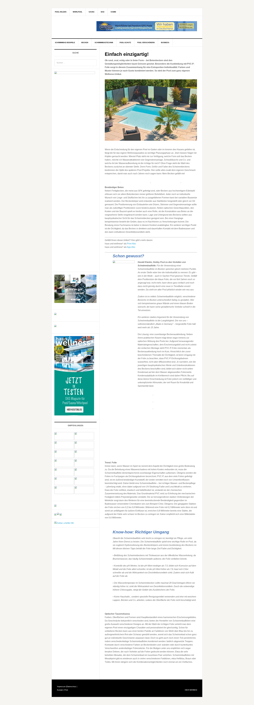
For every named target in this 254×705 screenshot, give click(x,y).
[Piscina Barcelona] (55, 326)
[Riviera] (84, 466)
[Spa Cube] (55, 514)
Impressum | (62, 687)
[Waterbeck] (84, 484)
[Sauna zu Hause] (84, 493)
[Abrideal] (64, 439)
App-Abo (131, 247)
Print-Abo (131, 243)
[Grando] (64, 457)
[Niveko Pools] (64, 466)
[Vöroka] (84, 475)
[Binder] (84, 439)
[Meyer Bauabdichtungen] (84, 457)
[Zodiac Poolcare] (64, 523)
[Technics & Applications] (75, 302)
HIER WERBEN (191, 690)
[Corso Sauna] (61, 514)
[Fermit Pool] (64, 448)
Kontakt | (60, 690)
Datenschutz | (72, 687)
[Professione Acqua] (55, 314)
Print (66, 690)
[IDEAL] (84, 448)
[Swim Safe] (64, 475)
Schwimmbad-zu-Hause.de (74, 27)
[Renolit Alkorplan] (55, 505)
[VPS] (64, 484)
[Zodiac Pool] (64, 493)
